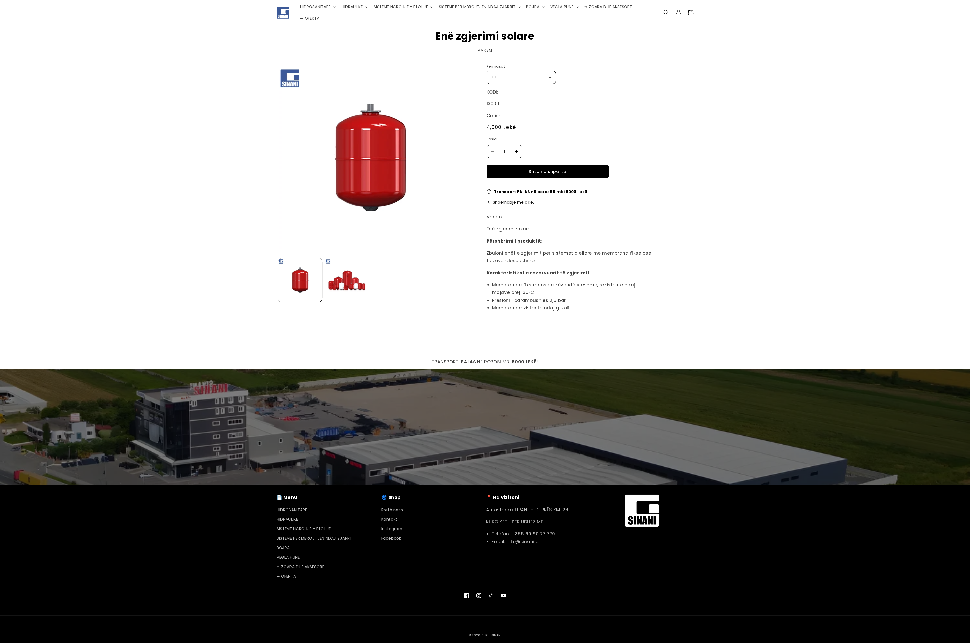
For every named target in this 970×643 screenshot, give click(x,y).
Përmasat (496, 66)
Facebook (391, 538)
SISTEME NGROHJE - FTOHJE (304, 528)
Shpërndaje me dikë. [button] (513, 202)
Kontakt (389, 519)
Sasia (492, 139)
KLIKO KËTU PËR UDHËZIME (514, 522)
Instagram (391, 528)
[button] (317, 7)
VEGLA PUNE (288, 557)
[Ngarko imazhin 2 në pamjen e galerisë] (347, 280)
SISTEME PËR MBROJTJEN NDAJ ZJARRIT (315, 538)
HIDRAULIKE (287, 519)
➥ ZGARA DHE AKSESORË (300, 566)
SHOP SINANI (491, 635)
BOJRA (283, 547)
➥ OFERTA (286, 576)
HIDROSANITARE (292, 510)
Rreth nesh (392, 510)
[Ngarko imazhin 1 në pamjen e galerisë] (300, 280)
